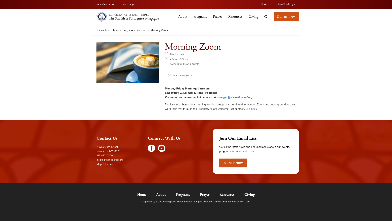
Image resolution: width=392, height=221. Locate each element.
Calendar (141, 30)
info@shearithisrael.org (109, 159)
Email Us (266, 4)
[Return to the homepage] (127, 17)
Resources (235, 16)
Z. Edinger (250, 108)
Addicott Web (242, 201)
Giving (253, 16)
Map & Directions (106, 164)
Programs (200, 16)
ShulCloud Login (286, 4)
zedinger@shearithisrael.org (235, 97)
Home (115, 30)
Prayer (217, 16)
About (182, 16)
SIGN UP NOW (233, 163)
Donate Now (286, 16)
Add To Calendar (180, 75)
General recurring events (184, 64)
